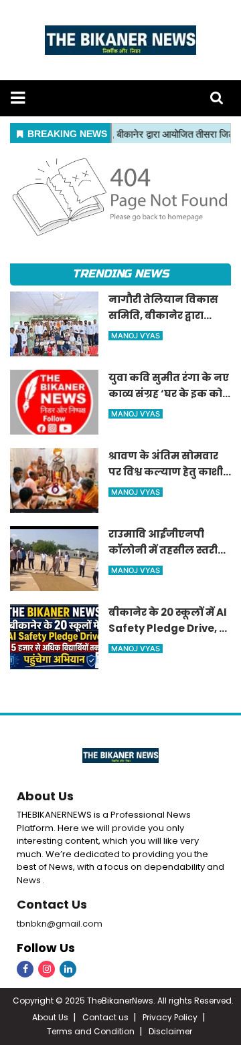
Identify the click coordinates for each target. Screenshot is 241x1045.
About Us (45, 796)
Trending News (120, 274)
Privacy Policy (170, 1017)
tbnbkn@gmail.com (59, 923)
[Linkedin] (68, 969)
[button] (18, 98)
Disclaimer (170, 1031)
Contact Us (52, 904)
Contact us (105, 1017)
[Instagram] (46, 969)
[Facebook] (25, 969)
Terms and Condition (91, 1031)
